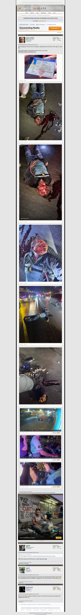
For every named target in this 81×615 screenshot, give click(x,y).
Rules (50, 12)
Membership (43, 12)
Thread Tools (59, 32)
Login (37, 12)
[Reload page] (19, 15)
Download (56, 432)
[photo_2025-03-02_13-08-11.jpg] (40, 67)
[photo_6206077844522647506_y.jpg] (40, 314)
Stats (54, 12)
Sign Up (32, 12)
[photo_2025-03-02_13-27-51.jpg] (40, 182)
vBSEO (45, 614)
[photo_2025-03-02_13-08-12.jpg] (40, 111)
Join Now (54, 28)
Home (27, 12)
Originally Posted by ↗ (26, 554)
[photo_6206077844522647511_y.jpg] (40, 376)
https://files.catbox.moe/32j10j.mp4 (27, 51)
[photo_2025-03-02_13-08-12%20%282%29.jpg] (40, 253)
